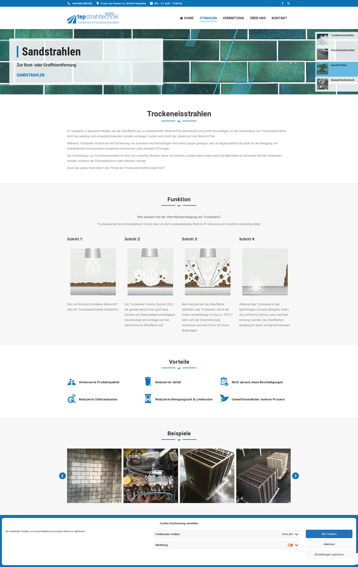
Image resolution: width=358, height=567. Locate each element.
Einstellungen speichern (329, 554)
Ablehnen (329, 544)
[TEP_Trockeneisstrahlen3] (207, 476)
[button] (62, 475)
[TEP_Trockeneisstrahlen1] (94, 476)
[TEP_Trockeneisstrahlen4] (263, 476)
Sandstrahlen (31, 75)
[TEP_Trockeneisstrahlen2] (150, 476)
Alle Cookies (329, 533)
